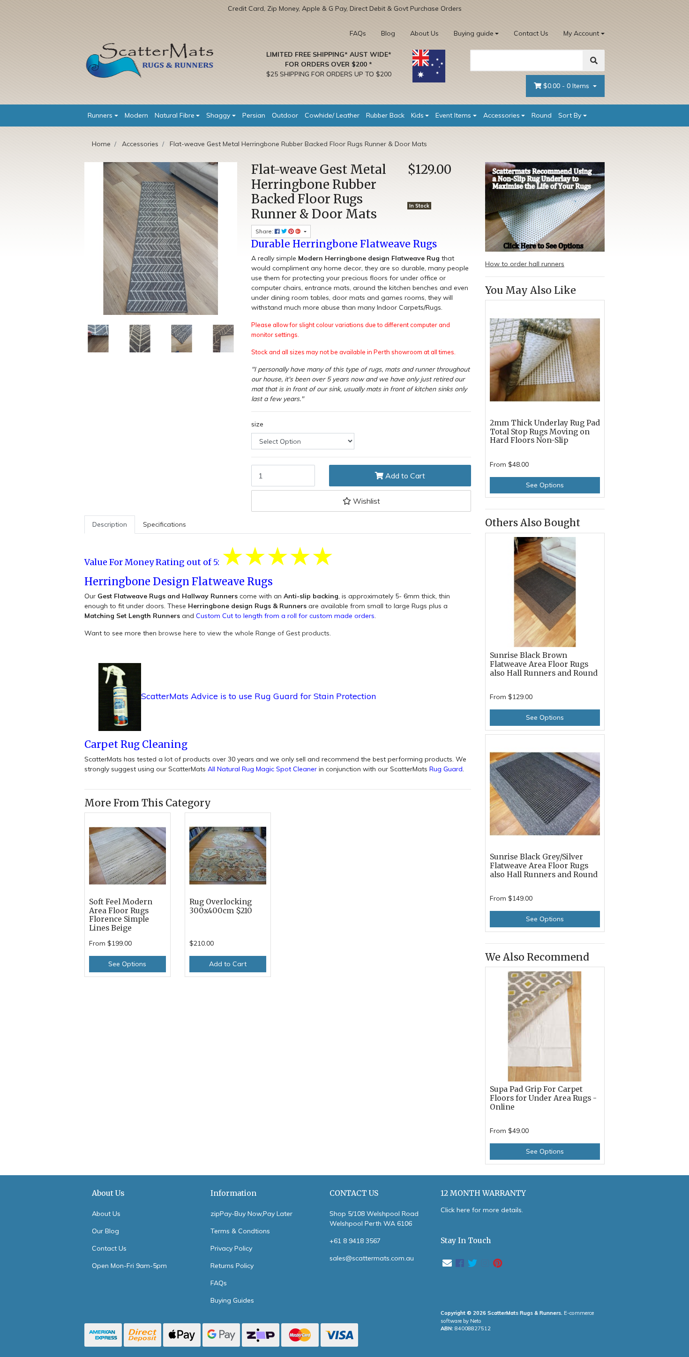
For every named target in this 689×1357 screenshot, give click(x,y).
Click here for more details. (482, 1210)
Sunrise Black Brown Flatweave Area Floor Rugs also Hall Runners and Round (544, 664)
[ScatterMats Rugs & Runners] (150, 60)
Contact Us (531, 33)
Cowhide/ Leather (332, 115)
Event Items (453, 115)
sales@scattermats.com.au (372, 1258)
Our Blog (105, 1231)
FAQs (358, 33)
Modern (136, 115)
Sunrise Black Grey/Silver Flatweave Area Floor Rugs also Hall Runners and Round (544, 865)
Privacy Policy (231, 1248)
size (257, 424)
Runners (100, 115)
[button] (361, 501)
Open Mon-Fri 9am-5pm (129, 1265)
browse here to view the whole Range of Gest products (244, 633)
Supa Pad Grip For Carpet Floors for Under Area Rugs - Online (543, 1098)
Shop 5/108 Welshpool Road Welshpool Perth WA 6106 (374, 1218)
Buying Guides (232, 1300)
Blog (388, 33)
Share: (265, 231)
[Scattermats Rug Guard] (119, 697)
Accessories (501, 115)
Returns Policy (232, 1265)
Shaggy (218, 115)
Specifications (164, 524)
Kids (417, 115)
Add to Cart (404, 475)
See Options (127, 964)
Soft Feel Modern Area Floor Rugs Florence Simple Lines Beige (120, 915)
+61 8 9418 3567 (355, 1241)
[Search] (594, 60)
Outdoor (285, 115)
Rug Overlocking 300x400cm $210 (220, 906)
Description (109, 524)
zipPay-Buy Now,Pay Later (251, 1213)
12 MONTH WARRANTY (483, 1193)
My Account (581, 33)
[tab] (109, 524)
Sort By (569, 115)
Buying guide (474, 33)
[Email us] (447, 1263)
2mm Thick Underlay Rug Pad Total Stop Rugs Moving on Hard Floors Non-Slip (545, 431)
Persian (253, 115)
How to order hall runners (524, 264)
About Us (424, 33)
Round (542, 115)
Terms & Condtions (240, 1231)
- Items (567, 86)
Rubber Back (385, 115)
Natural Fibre (175, 115)
